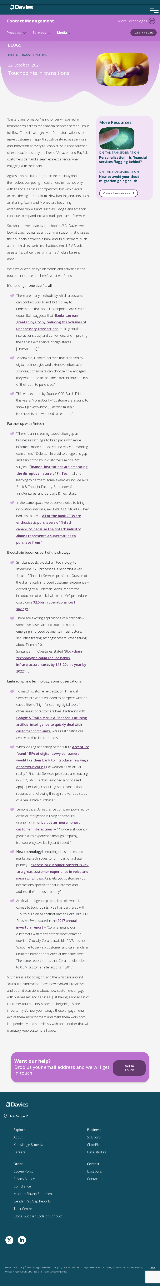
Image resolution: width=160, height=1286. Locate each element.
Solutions (94, 1137)
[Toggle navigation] (152, 21)
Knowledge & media (28, 1144)
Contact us (95, 1178)
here (152, 1267)
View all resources (116, 193)
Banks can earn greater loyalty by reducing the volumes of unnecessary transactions (51, 322)
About (18, 1137)
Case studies (96, 1152)
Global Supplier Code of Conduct (38, 1216)
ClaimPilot (94, 1144)
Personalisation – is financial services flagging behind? (123, 159)
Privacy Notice (24, 1178)
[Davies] (21, 6)
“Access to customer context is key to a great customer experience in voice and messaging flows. (52, 872)
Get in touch (144, 33)
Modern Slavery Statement (33, 1193)
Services (39, 32)
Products (14, 32)
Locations (94, 1171)
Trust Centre (23, 1208)
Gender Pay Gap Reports (32, 1201)
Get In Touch (129, 1068)
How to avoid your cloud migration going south (119, 178)
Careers (19, 1152)
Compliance (22, 1186)
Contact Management (30, 21)
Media (62, 32)
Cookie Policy (23, 1171)
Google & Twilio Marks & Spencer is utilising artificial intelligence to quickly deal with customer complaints (51, 724)
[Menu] (153, 4)
